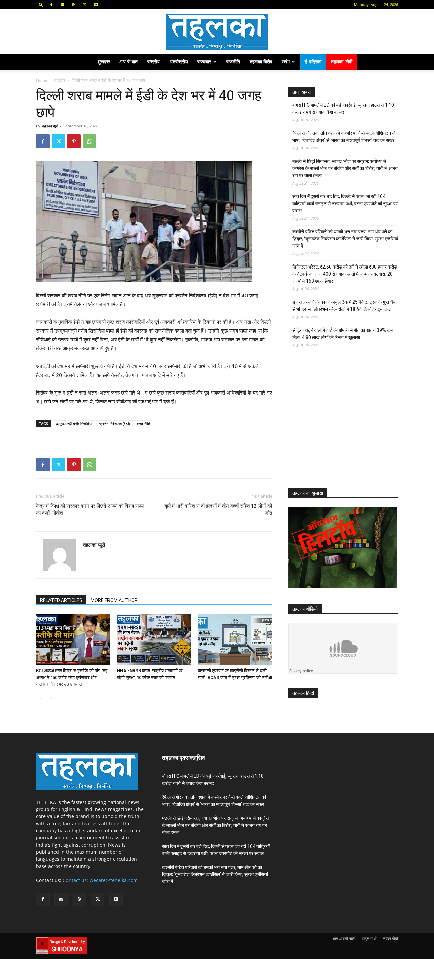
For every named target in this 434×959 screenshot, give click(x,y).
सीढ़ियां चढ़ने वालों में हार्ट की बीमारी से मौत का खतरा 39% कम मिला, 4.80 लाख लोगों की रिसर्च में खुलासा (342, 333)
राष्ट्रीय (153, 61)
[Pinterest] (74, 141)
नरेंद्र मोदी (390, 938)
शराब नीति (143, 423)
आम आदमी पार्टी (343, 938)
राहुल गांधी (369, 938)
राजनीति (233, 61)
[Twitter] (85, 4)
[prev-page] (40, 698)
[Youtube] (96, 4)
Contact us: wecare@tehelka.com (100, 880)
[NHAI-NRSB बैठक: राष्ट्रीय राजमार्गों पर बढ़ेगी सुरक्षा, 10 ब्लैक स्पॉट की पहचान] (154, 639)
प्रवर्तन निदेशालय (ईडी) (114, 423)
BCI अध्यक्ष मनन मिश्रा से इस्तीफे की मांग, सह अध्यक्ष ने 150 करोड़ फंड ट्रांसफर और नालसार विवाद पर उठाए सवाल (71, 677)
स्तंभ (286, 61)
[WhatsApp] (89, 141)
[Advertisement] (339, 424)
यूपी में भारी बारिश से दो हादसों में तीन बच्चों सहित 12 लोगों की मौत (218, 509)
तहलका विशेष (261, 61)
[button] (41, 4)
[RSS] (73, 4)
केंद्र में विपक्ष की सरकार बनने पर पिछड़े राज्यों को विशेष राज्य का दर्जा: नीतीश (90, 509)
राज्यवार (204, 61)
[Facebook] (51, 4)
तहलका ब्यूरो (50, 125)
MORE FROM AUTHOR (114, 600)
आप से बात (128, 61)
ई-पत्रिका (313, 61)
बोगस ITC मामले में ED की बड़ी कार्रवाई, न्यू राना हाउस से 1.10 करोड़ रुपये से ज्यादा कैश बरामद (343, 108)
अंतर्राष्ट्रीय (178, 61)
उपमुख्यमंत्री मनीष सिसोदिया (74, 423)
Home (41, 80)
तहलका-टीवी (341, 61)
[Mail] (62, 4)
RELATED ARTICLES (61, 600)
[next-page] (51, 698)
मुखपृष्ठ (104, 61)
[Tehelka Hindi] (217, 32)
